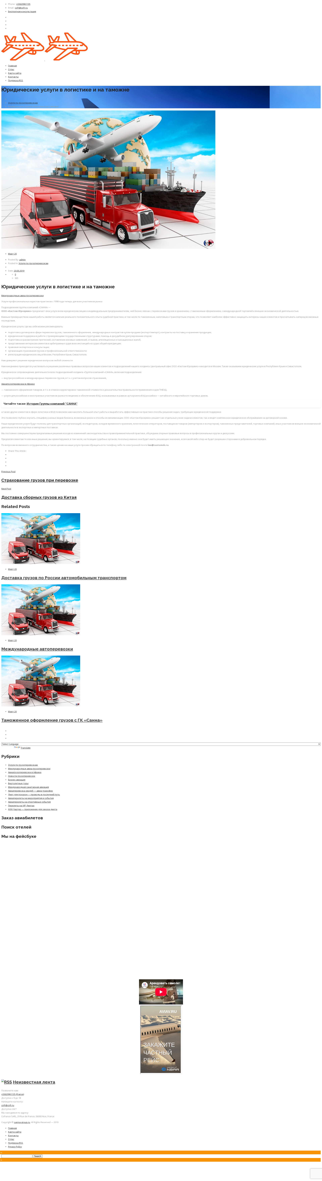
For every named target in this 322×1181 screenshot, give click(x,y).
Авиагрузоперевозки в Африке (18, 383)
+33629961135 (23, 4)
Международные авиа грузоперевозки (22, 295)
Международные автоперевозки (37, 648)
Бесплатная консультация (22, 11)
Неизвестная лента (34, 1081)
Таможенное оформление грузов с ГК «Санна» (51, 720)
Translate (26, 747)
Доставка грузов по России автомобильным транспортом (63, 577)
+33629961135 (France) (12, 1094)
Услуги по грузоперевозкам (23, 102)
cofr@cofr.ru (21, 7)
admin (22, 259)
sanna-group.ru (22, 1122)
